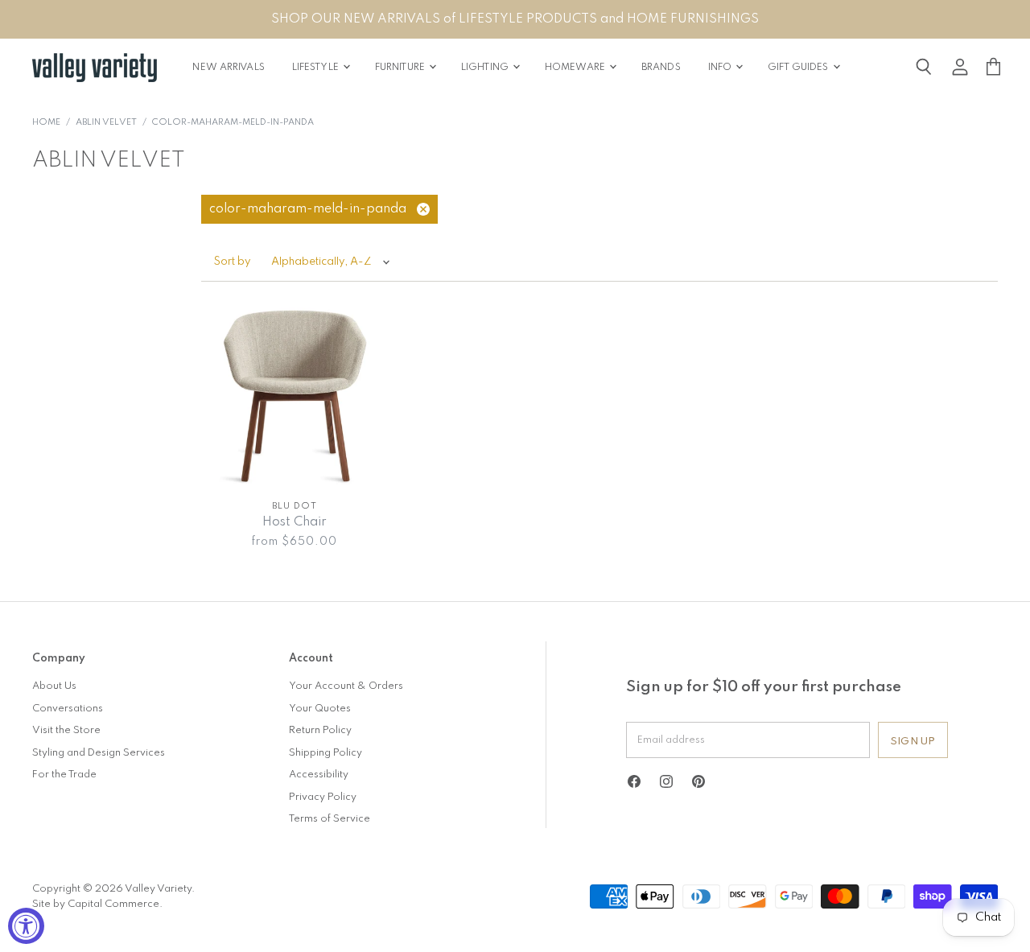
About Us (54, 686)
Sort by (232, 262)
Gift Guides (799, 67)
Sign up (913, 741)
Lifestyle (316, 67)
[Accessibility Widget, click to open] (26, 926)
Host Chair (294, 522)
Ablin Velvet (106, 122)
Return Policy (320, 730)
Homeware (576, 67)
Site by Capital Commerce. (97, 904)
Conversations (67, 708)
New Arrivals (228, 67)
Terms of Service (329, 819)
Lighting (486, 67)
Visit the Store (66, 730)
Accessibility (318, 774)
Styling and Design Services (98, 753)
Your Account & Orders (346, 686)
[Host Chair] (295, 396)
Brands (661, 67)
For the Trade (64, 774)
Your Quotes (320, 708)
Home (46, 122)
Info (721, 67)
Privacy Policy (322, 797)
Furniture (401, 67)
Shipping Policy (325, 753)
